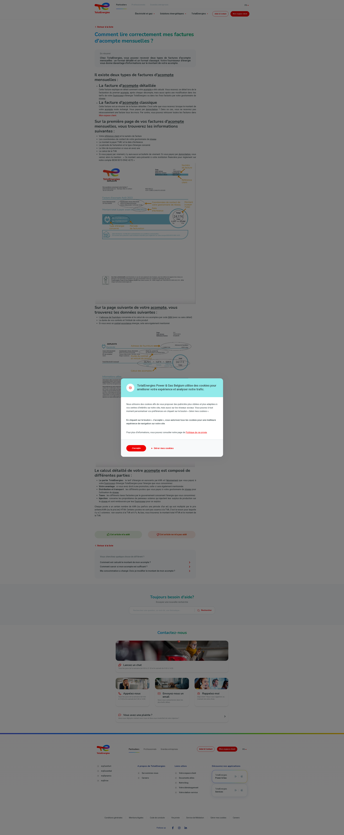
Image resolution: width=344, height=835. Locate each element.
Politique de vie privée (196, 432)
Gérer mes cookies (164, 448)
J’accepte (136, 448)
